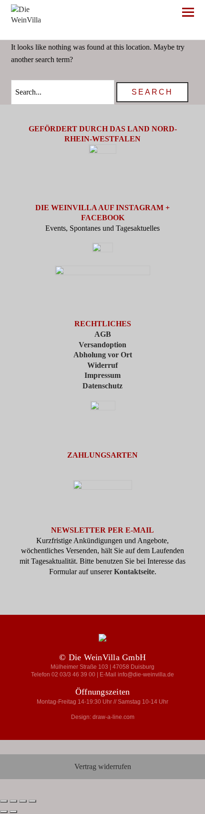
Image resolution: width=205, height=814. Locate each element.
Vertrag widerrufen (102, 766)
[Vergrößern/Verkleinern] (4, 801)
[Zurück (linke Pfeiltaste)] (4, 811)
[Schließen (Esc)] (32, 801)
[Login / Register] (134, 14)
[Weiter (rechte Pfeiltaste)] (13, 811)
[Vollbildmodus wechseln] (13, 801)
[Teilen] (23, 801)
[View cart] (162, 14)
